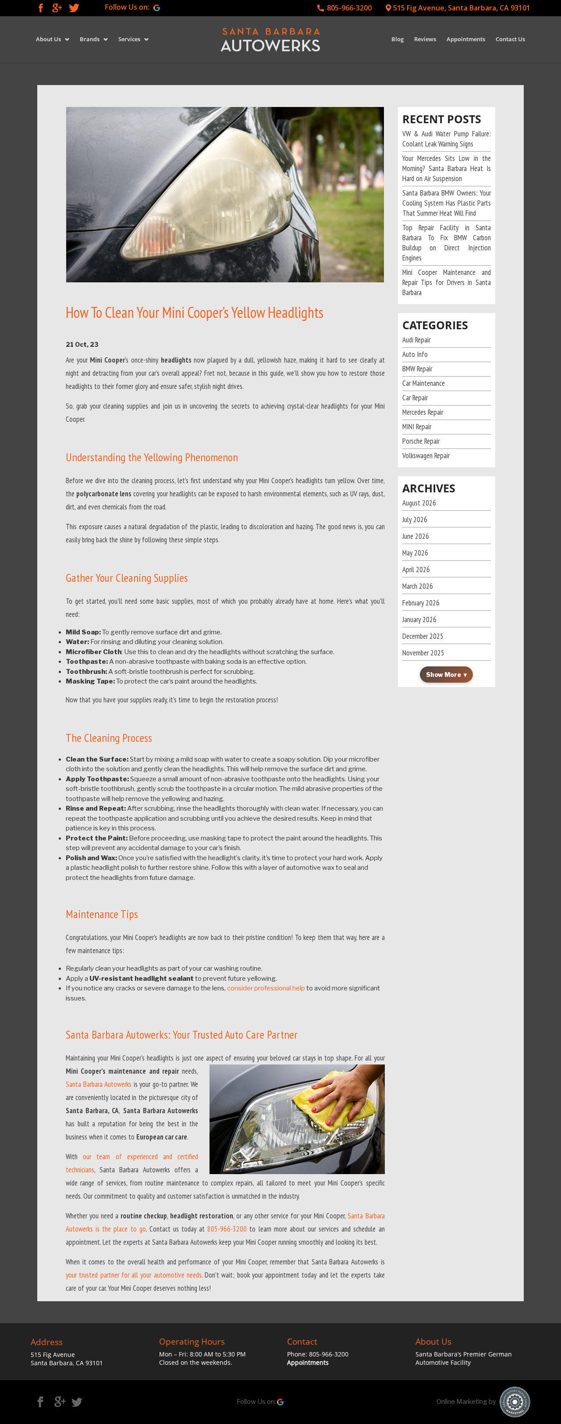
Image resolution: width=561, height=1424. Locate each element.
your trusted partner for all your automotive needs (134, 1275)
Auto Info (415, 354)
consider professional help (266, 988)
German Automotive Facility (463, 1358)
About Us (48, 39)
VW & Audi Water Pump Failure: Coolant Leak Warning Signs (446, 139)
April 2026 (416, 569)
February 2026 (421, 603)
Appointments (466, 39)
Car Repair (415, 397)
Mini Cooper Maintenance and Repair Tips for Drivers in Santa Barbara (446, 282)
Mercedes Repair (422, 412)
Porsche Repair (421, 441)
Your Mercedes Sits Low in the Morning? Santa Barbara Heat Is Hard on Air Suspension (446, 168)
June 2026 (415, 536)
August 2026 (419, 503)
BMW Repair (417, 369)
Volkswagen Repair (426, 455)
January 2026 (419, 619)
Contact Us (510, 39)
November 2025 (423, 653)
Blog (397, 39)
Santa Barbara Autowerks (98, 1084)
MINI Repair (416, 426)
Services (129, 39)
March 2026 (417, 586)
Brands (89, 39)
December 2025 (423, 636)
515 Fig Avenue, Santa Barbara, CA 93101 (461, 8)
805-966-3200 (349, 8)
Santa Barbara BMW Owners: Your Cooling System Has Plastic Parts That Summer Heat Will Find (446, 203)
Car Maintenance (423, 383)
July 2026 (414, 519)
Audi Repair (416, 340)
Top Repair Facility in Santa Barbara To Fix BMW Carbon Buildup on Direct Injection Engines (446, 243)
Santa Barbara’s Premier (451, 1354)
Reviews (425, 39)
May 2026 (415, 553)
